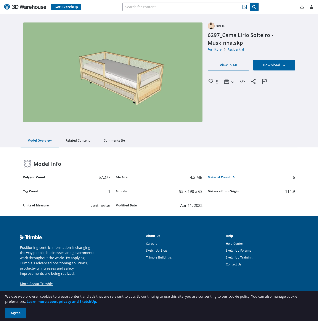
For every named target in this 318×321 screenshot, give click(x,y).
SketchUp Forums (238, 250)
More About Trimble (36, 283)
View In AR (228, 65)
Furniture (215, 49)
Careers (151, 243)
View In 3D (113, 72)
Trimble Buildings (159, 257)
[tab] (40, 140)
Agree (16, 313)
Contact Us (233, 264)
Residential (236, 49)
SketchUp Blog (156, 250)
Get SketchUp (66, 7)
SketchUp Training (239, 257)
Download (272, 65)
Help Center (234, 243)
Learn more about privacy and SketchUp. (62, 301)
